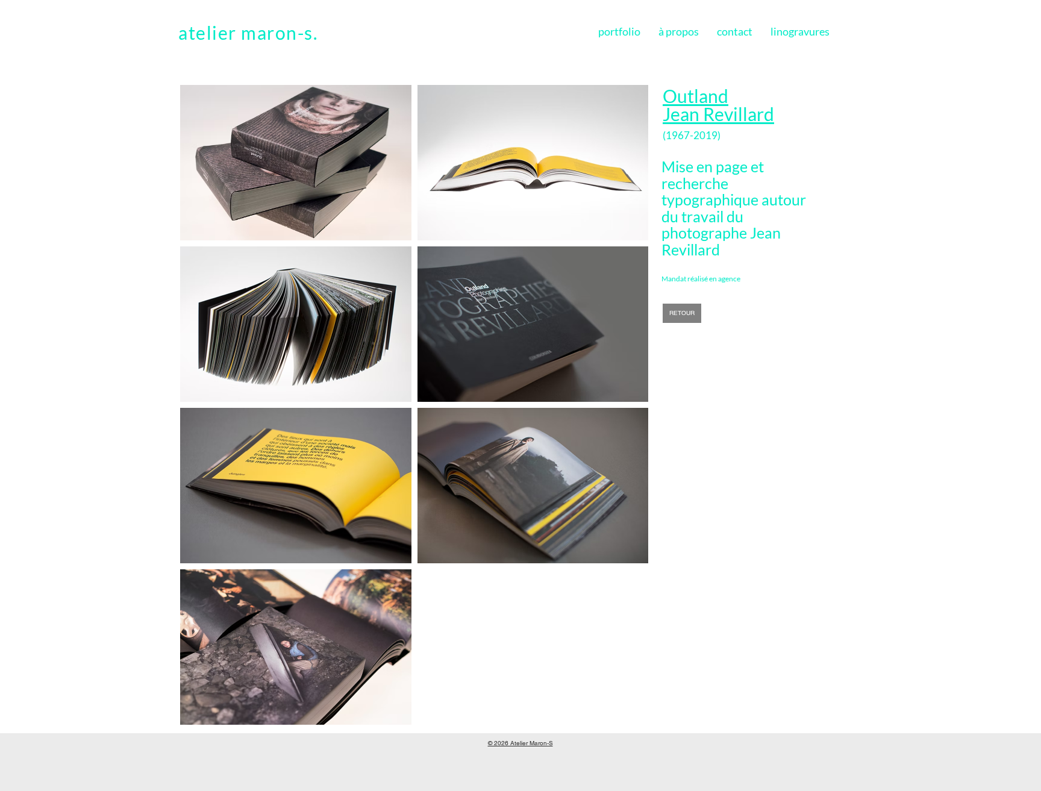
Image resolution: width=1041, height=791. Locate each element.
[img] (295, 162)
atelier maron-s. (247, 32)
